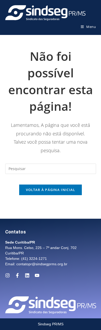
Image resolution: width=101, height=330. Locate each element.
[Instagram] (7, 275)
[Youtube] (37, 275)
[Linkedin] (27, 275)
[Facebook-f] (17, 275)
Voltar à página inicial (50, 189)
